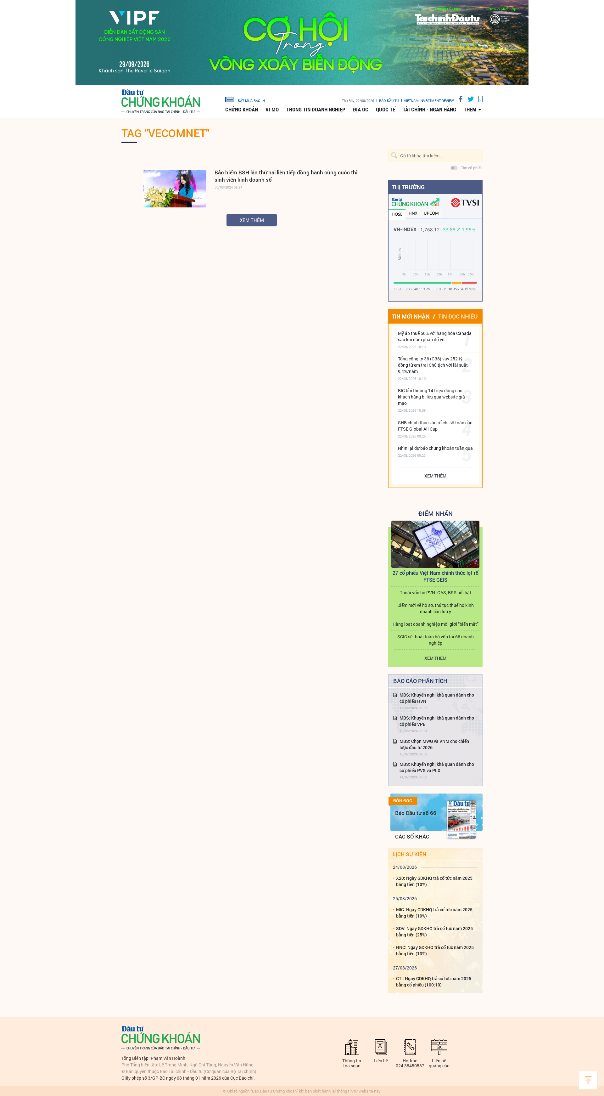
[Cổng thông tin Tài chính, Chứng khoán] (160, 101)
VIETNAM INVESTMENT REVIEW (429, 101)
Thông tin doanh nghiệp (315, 109)
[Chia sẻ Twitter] (468, 99)
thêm (470, 109)
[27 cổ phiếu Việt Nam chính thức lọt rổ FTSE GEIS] (435, 544)
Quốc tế (385, 109)
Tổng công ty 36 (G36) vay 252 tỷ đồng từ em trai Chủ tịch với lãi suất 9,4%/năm (433, 365)
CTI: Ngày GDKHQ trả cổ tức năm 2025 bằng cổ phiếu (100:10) (433, 981)
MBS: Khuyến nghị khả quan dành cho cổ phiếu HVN (437, 698)
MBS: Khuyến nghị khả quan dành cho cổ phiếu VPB (437, 721)
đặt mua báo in (251, 100)
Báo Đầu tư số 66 (415, 812)
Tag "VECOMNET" (165, 133)
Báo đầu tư (389, 101)
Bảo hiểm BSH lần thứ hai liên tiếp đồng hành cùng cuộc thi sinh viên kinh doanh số (286, 176)
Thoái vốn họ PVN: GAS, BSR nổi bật (435, 593)
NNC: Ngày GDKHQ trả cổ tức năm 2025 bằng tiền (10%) (435, 950)
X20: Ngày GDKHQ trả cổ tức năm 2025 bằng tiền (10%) (434, 881)
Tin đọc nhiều (458, 316)
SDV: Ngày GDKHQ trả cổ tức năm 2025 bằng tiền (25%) (434, 931)
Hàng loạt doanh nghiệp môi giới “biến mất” (435, 624)
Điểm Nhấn (435, 513)
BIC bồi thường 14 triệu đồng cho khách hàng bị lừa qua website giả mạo (431, 396)
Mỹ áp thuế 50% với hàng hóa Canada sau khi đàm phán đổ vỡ (435, 336)
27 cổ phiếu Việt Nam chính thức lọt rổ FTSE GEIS (435, 576)
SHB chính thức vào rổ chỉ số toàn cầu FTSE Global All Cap (435, 426)
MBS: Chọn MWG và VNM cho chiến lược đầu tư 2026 (434, 744)
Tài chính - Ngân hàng (429, 109)
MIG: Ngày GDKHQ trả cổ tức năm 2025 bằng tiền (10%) (434, 913)
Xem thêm (252, 220)
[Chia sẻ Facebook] (458, 99)
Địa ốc (360, 109)
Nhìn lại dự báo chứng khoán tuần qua (435, 448)
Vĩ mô (272, 109)
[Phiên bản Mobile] (478, 99)
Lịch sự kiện (409, 854)
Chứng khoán (241, 109)
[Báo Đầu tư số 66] (461, 820)
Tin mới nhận (411, 316)
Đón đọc (402, 800)
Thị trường (408, 187)
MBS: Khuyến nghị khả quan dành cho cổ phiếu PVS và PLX (437, 767)
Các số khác (412, 836)
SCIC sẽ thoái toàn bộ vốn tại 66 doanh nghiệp (435, 640)
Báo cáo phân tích (420, 681)
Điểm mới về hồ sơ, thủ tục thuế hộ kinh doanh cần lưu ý (435, 608)
